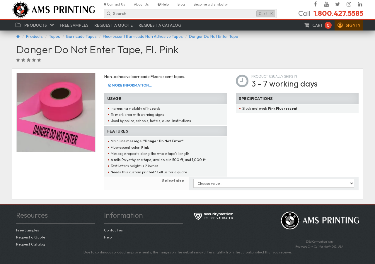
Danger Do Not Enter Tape (213, 36)
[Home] (18, 36)
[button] (349, 25)
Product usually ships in (274, 76)
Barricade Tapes (81, 36)
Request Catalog (30, 244)
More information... (131, 85)
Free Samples (27, 230)
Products (34, 36)
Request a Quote (30, 237)
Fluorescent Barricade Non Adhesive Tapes (143, 36)
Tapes (54, 36)
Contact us (113, 230)
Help (108, 237)
